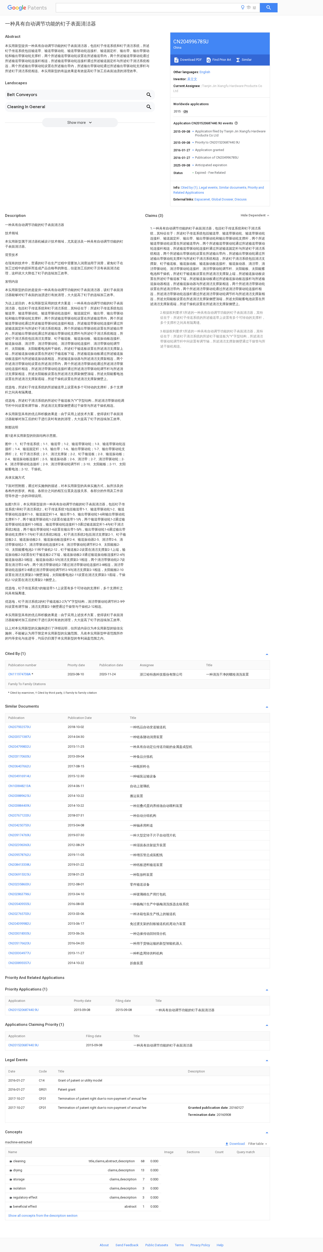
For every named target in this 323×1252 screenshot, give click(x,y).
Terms (179, 1245)
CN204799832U (19, 746)
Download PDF (190, 60)
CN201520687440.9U (23, 1010)
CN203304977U (19, 953)
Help (220, 1245)
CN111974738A (20, 674)
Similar (246, 60)
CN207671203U (19, 815)
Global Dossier (222, 199)
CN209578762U (19, 855)
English (205, 72)
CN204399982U (19, 923)
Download (237, 1144)
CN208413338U (19, 864)
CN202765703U (19, 914)
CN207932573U (19, 727)
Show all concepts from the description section (42, 1215)
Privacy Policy (200, 1245)
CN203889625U (19, 796)
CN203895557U (19, 963)
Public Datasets (156, 1245)
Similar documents (232, 187)
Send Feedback (127, 1245)
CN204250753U (19, 825)
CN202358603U (19, 884)
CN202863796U (19, 894)
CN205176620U (19, 943)
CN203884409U (19, 805)
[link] (16, 1161)
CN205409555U (19, 904)
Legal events (208, 187)
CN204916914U (19, 776)
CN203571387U (19, 737)
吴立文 (192, 79)
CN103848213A (19, 786)
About (104, 1245)
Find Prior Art (221, 60)
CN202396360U (19, 845)
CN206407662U (19, 766)
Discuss (241, 199)
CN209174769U (19, 835)
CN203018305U (19, 933)
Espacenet (202, 199)
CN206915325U (19, 874)
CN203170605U (19, 756)
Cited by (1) (189, 187)
